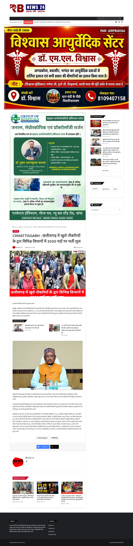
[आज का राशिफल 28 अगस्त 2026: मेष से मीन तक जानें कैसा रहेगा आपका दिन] (95, 123)
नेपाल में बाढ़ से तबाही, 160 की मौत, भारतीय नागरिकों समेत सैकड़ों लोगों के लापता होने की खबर (111, 161)
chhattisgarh (42, 438)
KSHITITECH (120, 542)
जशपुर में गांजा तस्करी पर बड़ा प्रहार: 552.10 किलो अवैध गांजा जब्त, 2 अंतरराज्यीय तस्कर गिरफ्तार (46, 498)
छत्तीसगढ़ (20, 227)
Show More (105, 171)
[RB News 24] (28, 8)
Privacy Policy (52, 534)
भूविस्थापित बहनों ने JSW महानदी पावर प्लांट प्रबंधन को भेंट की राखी (111, 140)
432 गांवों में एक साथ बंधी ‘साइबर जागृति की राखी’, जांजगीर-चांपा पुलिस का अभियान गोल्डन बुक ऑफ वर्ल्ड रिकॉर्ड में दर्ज (111, 151)
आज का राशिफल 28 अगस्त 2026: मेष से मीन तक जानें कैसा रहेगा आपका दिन (111, 123)
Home (15, 227)
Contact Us (51, 528)
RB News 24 (19, 247)
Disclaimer (51, 531)
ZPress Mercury (20, 542)
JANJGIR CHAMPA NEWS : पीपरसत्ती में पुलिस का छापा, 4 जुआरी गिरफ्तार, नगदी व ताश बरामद (23, 498)
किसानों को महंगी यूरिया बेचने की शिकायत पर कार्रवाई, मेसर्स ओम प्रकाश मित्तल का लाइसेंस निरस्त (56, 22)
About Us (51, 525)
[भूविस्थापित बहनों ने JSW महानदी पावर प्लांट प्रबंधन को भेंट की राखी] (18, 328)
